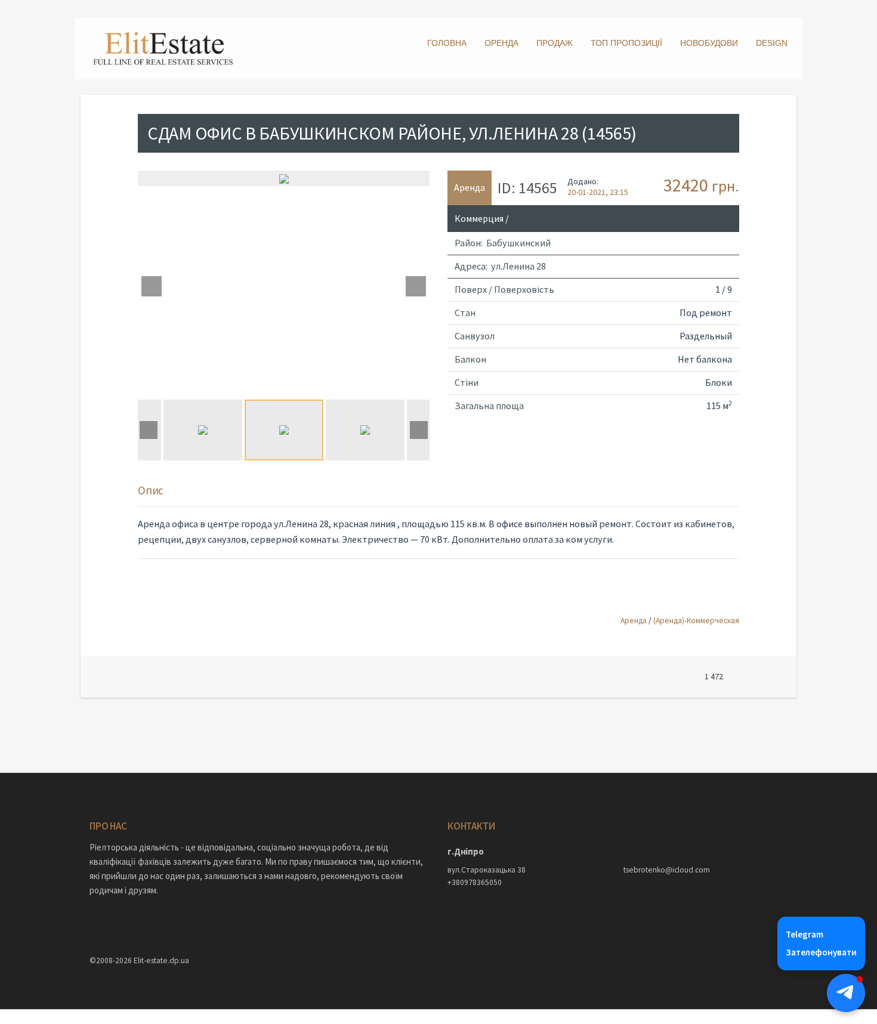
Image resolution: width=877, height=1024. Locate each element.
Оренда (501, 43)
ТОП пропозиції (626, 43)
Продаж (554, 43)
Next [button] (416, 286)
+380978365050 (474, 882)
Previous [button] (151, 286)
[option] (284, 178)
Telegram (804, 934)
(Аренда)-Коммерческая (696, 620)
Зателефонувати (821, 952)
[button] (846, 993)
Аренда (633, 620)
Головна (447, 43)
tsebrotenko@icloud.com (666, 870)
